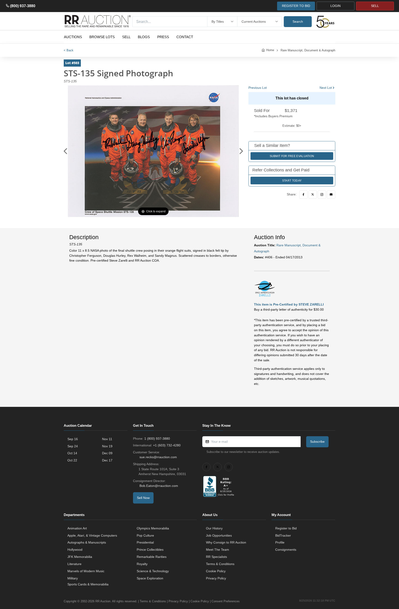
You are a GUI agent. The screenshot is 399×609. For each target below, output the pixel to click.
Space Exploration (150, 578)
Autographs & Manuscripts (86, 542)
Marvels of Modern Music (85, 571)
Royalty (142, 564)
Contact (184, 37)
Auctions (73, 37)
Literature (74, 564)
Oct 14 (72, 453)
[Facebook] (303, 194)
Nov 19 (107, 446)
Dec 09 (107, 453)
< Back (68, 50)
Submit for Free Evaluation (292, 156)
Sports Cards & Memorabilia (88, 584)
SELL (375, 6)
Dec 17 (107, 460)
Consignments (285, 549)
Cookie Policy (216, 571)
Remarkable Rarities (151, 557)
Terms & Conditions (220, 564)
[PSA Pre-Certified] (264, 288)
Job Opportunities (219, 535)
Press (163, 37)
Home (270, 50)
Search (298, 21)
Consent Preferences (226, 601)
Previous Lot (257, 88)
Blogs (144, 37)
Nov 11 (107, 439)
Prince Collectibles (150, 549)
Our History (214, 528)
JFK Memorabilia (79, 557)
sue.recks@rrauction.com (158, 457)
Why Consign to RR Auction (226, 542)
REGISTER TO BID (296, 6)
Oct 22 (72, 460)
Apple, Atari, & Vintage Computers (92, 535)
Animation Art (77, 528)
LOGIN (335, 6)
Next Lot (326, 88)
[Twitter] (312, 194)
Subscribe (317, 441)
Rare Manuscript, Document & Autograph (308, 50)
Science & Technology (153, 571)
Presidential (145, 542)
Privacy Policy (216, 578)
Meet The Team (217, 549)
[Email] (331, 194)
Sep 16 (72, 439)
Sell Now (143, 498)
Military (72, 578)
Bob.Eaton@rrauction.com (158, 486)
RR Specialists (216, 557)
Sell (126, 37)
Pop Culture (145, 535)
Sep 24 (72, 446)
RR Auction (102, 601)
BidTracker (283, 535)
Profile (279, 542)
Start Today (292, 180)
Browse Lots (102, 37)
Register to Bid (286, 528)
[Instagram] (322, 194)
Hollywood (74, 549)
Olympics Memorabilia (153, 528)
